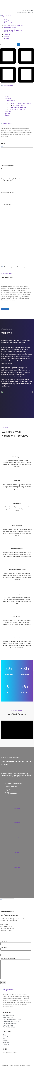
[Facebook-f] (11, 3)
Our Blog (7, 113)
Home (7, 96)
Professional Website (19, 105)
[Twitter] (3, 3)
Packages (8, 111)
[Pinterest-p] (19, 210)
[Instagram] (27, 3)
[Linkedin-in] (19, 3)
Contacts (6, 38)
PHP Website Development (12, 32)
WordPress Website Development (20, 103)
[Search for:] (8, 45)
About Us (8, 98)
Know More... (5, 309)
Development (11, 100)
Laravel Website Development (18, 107)
